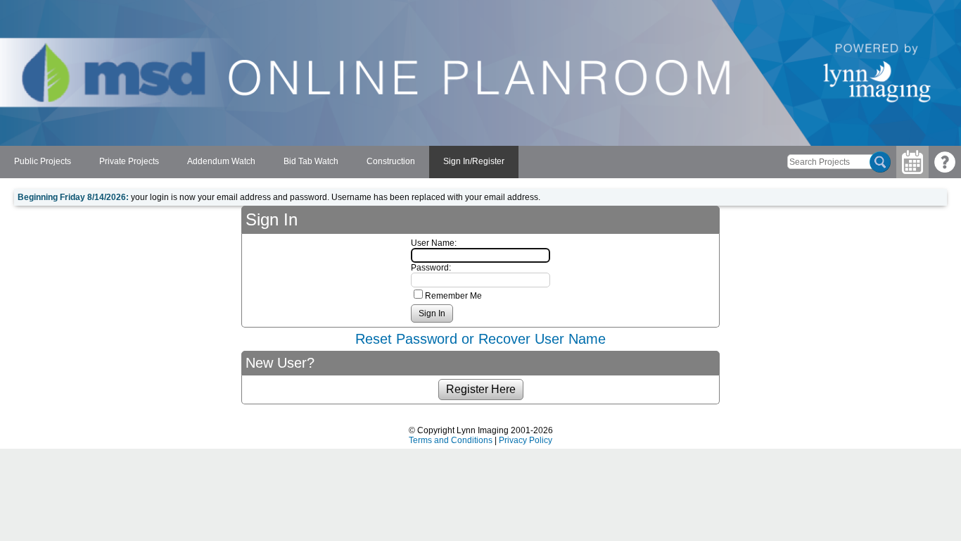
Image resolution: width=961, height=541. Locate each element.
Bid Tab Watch (311, 161)
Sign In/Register (473, 161)
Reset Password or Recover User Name (480, 339)
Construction (391, 161)
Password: (431, 268)
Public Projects (42, 161)
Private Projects (129, 161)
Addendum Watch (221, 161)
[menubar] (259, 162)
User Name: (434, 243)
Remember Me (453, 296)
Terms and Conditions (450, 440)
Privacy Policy (525, 440)
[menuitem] (42, 162)
